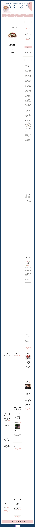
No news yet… (17, 512)
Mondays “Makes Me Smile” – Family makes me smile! (17, 433)
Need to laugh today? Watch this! (7, 446)
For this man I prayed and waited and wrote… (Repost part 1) (28, 402)
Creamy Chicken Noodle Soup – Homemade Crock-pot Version (28, 364)
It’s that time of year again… (7, 356)
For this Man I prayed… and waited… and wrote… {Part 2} (28, 393)
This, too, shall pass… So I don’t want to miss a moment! (17, 409)
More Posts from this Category (28, 348)
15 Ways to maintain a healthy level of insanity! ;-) (7, 439)
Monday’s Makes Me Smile (7, 505)
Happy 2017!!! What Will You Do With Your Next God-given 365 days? (28, 128)
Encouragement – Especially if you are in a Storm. (28, 268)
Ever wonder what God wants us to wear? (7, 424)
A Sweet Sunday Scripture (12, 27)
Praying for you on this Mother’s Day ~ (28, 334)
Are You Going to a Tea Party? (17, 507)
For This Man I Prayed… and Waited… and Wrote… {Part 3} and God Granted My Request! (7, 415)
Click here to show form (28, 47)
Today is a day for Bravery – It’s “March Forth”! (28, 194)
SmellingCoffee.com (17, 7)
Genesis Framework (19, 521)
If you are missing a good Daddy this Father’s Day (17, 419)
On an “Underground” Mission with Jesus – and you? (17, 501)
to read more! (28, 39)
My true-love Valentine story (28, 380)
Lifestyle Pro (15, 521)
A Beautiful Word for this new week (28, 257)
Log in (24, 521)
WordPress (22, 521)
